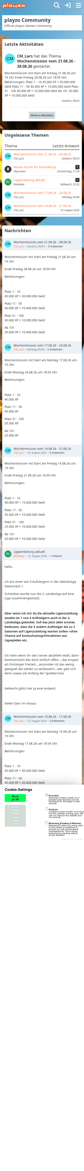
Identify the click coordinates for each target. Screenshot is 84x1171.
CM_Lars (19, 246)
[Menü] (78, 5)
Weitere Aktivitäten (42, 115)
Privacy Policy (76, 839)
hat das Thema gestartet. (46, 61)
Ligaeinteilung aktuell (29, 552)
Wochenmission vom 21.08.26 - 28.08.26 (42, 242)
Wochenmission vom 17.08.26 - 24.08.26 (42, 345)
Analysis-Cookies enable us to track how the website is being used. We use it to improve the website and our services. (66, 813)
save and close (15, 821)
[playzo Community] (13, 5)
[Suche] (57, 5)
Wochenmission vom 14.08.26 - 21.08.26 (42, 449)
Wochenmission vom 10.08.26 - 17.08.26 (42, 716)
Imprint (65, 839)
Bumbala (19, 556)
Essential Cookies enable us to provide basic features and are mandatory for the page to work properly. (64, 799)
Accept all (15, 798)
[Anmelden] (67, 5)
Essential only (15, 810)
